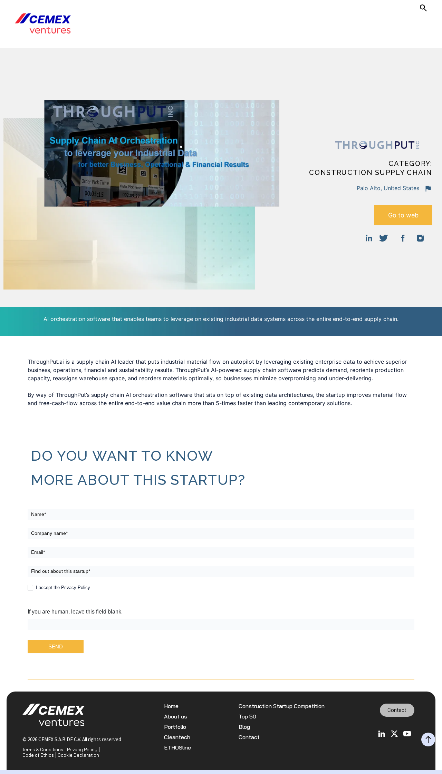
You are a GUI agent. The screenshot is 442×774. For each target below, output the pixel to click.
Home (171, 706)
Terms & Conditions (42, 749)
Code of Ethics (38, 755)
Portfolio (175, 726)
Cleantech (177, 737)
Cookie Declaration (78, 755)
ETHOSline (177, 747)
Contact (249, 737)
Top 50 (247, 716)
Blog (244, 726)
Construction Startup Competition (282, 706)
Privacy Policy (82, 749)
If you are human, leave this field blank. (75, 612)
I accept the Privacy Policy (62, 587)
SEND (55, 646)
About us (175, 716)
